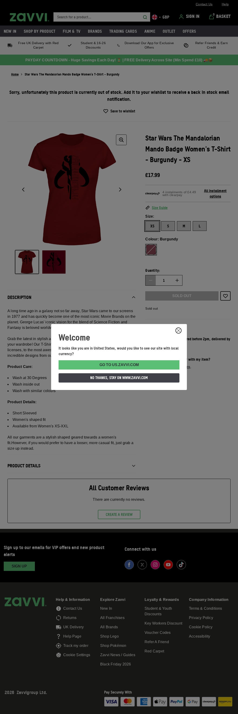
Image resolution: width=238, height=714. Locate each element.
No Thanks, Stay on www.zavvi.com (119, 377)
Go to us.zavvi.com (119, 365)
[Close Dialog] (178, 330)
